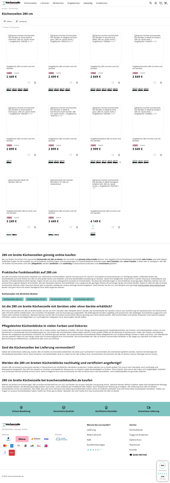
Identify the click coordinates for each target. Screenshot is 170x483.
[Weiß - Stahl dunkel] (56, 90)
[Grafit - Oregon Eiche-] (14, 234)
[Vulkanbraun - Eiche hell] (51, 234)
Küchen (4, 8)
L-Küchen (44, 3)
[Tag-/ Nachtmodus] (155, 3)
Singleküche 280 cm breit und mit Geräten (20, 67)
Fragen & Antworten (138, 434)
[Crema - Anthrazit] (98, 162)
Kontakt (133, 449)
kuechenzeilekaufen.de (16, 476)
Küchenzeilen (30, 3)
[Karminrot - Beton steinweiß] (104, 90)
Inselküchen (101, 3)
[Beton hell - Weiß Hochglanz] (14, 90)
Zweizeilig (88, 3)
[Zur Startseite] (12, 3)
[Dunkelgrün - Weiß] (115, 90)
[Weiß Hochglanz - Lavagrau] (56, 234)
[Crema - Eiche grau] (104, 162)
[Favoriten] (28, 82)
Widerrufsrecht (94, 434)
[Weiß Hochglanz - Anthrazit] (20, 90)
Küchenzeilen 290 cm (60, 299)
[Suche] (150, 3)
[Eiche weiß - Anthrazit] (9, 90)
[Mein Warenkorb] (165, 3)
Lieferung (91, 429)
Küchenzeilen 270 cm (36, 299)
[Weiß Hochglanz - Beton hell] (25, 90)
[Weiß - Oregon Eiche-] (9, 234)
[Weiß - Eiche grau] (93, 162)
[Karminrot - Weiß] (93, 90)
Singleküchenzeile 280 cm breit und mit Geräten (147, 67)
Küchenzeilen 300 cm (84, 299)
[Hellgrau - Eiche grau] (51, 90)
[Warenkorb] (35, 82)
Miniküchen (58, 3)
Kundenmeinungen (96, 444)
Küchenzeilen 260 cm (13, 299)
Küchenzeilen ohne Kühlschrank (151, 285)
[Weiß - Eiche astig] (98, 90)
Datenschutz (135, 439)
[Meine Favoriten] (160, 3)
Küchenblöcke (136, 429)
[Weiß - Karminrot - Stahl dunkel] (51, 162)
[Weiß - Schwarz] (135, 90)
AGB (89, 439)
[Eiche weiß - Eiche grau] (62, 90)
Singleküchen (73, 3)
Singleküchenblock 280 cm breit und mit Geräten (105, 139)
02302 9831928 (140, 454)
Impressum (134, 444)
